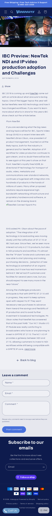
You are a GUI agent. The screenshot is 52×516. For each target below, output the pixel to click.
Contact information (27, 508)
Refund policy (43, 499)
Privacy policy (11, 503)
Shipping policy (42, 503)
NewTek (34, 93)
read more (30, 349)
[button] (6, 12)
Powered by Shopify (27, 499)
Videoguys (14, 499)
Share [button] (7, 86)
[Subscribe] (43, 467)
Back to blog (28, 360)
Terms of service (27, 503)
